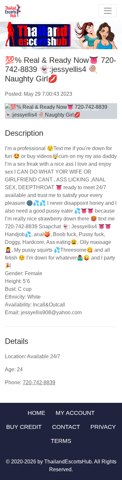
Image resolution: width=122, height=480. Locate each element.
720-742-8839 (39, 382)
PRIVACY (103, 427)
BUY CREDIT (24, 427)
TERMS (61, 441)
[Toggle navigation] (108, 10)
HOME (36, 413)
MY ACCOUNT (75, 413)
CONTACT (66, 427)
